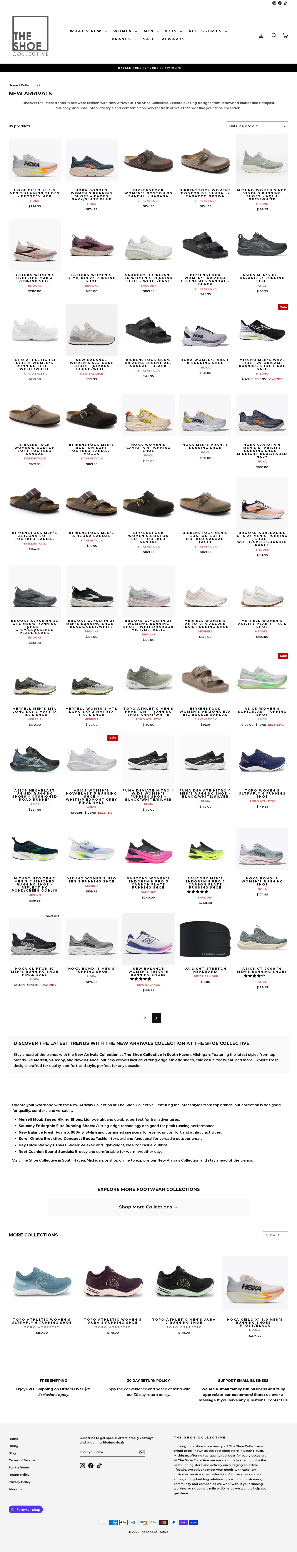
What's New (86, 31)
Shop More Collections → (148, 1207)
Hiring (13, 1446)
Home (13, 85)
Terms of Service (22, 1460)
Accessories (206, 31)
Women (123, 31)
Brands (122, 39)
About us (15, 1489)
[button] (198, 892)
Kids (172, 31)
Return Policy (19, 1474)
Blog (12, 1453)
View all (275, 1235)
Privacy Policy (19, 1482)
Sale (149, 39)
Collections (29, 85)
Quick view (35, 181)
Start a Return (19, 1467)
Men (150, 31)
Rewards (173, 39)
